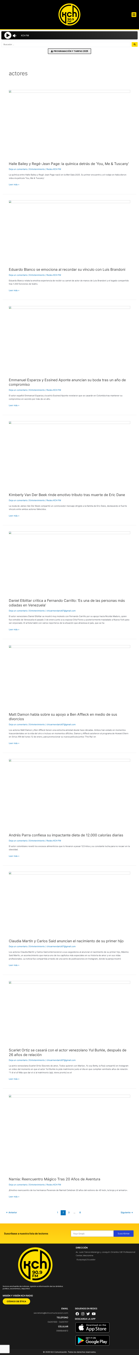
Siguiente (127, 1212)
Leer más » (14, 184)
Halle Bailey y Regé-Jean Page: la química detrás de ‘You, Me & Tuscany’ (69, 164)
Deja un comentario (18, 169)
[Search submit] (135, 44)
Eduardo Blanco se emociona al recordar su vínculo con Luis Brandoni (67, 269)
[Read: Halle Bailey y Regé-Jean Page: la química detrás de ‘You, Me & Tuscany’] (69, 124)
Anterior (11, 1212)
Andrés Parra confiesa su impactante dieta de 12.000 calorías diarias (66, 835)
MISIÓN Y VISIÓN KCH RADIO (18, 1295)
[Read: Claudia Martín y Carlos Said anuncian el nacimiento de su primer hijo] (69, 903)
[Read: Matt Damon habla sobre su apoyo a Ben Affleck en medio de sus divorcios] (69, 677)
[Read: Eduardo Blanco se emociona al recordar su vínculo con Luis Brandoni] (69, 232)
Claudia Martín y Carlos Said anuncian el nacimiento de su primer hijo (66, 941)
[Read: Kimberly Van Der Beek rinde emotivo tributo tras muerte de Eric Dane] (69, 455)
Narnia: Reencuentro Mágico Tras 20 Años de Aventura (54, 1179)
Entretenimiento (37, 169)
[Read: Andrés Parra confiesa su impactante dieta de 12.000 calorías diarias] (69, 794)
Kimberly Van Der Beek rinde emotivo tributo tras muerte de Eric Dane (67, 495)
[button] (134, 14)
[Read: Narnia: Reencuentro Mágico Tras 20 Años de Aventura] (69, 1134)
